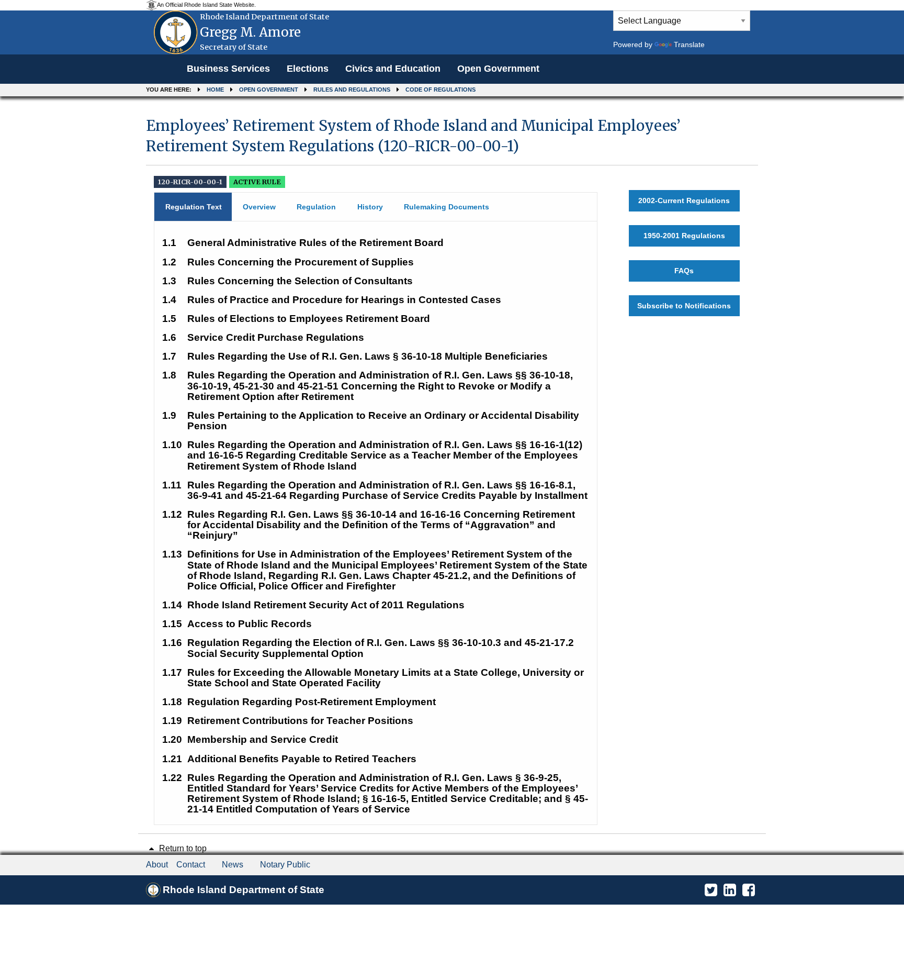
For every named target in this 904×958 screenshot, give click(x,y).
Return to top (182, 848)
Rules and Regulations (351, 89)
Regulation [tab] (316, 207)
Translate (689, 44)
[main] (452, 466)
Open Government (498, 68)
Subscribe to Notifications (684, 306)
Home (215, 89)
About (157, 864)
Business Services (228, 68)
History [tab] (370, 207)
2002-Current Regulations (684, 200)
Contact (190, 864)
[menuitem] (228, 69)
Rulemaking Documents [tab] (446, 207)
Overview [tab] (259, 207)
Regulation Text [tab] (193, 207)
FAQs (684, 270)
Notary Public (285, 864)
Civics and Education (392, 68)
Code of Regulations (440, 89)
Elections (308, 68)
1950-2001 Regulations (684, 235)
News (232, 864)
